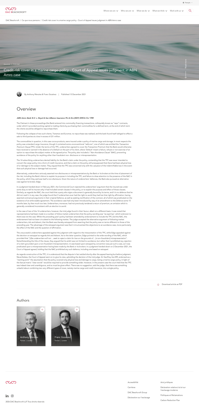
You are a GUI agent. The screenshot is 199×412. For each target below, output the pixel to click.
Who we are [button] (126, 11)
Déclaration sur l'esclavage (139, 397)
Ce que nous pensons (31, 20)
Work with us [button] (175, 11)
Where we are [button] (109, 11)
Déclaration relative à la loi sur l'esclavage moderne (173, 389)
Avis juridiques (167, 382)
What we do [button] (142, 11)
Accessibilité (133, 382)
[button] (190, 10)
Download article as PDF (172, 284)
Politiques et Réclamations (172, 395)
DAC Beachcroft (12, 20)
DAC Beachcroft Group (137, 392)
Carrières (131, 387)
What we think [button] (158, 11)
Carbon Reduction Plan (170, 400)
